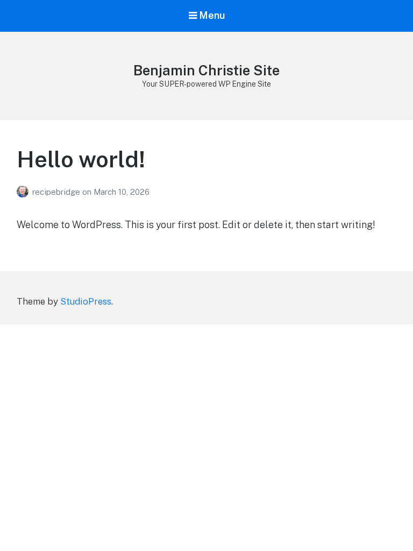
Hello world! (81, 159)
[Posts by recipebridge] (24, 191)
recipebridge (57, 191)
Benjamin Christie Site (206, 70)
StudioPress (85, 301)
